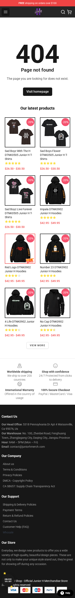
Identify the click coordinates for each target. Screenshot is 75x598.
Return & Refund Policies (18, 515)
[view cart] (69, 12)
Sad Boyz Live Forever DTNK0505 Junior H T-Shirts (18, 213)
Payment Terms (12, 510)
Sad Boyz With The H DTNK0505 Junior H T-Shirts (18, 154)
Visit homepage (37, 91)
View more (37, 345)
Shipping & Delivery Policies (19, 504)
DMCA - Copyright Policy (18, 480)
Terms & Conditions (15, 469)
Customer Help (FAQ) (16, 526)
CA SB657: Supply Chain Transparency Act (29, 486)
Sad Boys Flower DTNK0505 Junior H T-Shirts (53, 154)
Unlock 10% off (8, 580)
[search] (63, 12)
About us (8, 464)
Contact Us (10, 521)
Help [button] (67, 593)
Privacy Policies (12, 475)
